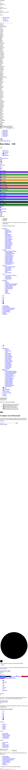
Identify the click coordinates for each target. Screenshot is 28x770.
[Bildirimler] (1, 215)
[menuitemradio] (11, 405)
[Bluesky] (3, 302)
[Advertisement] (14, 330)
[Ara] (1, 160)
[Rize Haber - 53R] (5, 140)
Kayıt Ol (6, 700)
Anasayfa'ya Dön (3, 424)
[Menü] (1, 139)
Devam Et (11, 709)
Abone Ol (14, 750)
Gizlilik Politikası (3, 670)
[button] (1, 162)
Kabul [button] (9, 670)
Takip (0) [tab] (4, 220)
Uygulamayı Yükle (4, 709)
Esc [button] (14, 769)
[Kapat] (1, 164)
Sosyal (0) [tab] (5, 218)
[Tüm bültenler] (1, 665)
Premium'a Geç (5, 158)
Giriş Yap (2, 700)
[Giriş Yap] (1, 213)
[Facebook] (3, 295)
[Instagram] (3, 299)
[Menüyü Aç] (1, 148)
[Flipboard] (3, 300)
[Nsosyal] (3, 303)
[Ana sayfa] (3, 345)
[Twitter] (3, 297)
